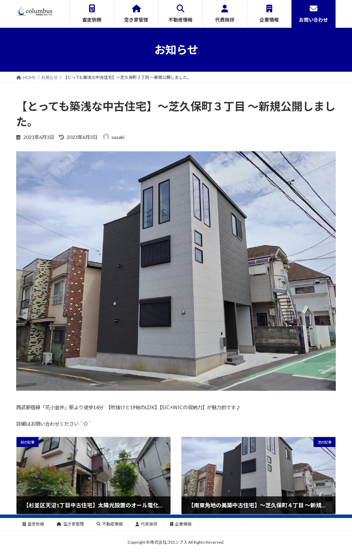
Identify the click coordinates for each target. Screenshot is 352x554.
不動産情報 (112, 524)
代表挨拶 (149, 524)
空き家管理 (73, 524)
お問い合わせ (222, 524)
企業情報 (183, 524)
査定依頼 (36, 524)
